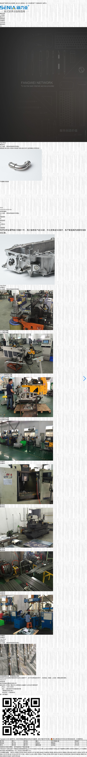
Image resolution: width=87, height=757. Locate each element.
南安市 (61, 754)
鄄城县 (53, 743)
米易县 (17, 752)
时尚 (1, 745)
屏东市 (14, 745)
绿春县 (38, 743)
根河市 (26, 745)
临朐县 (42, 752)
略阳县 (78, 754)
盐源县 (26, 743)
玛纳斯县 (46, 752)
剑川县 (2, 741)
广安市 (77, 745)
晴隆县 (65, 752)
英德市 (25, 752)
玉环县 (14, 754)
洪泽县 (48, 754)
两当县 (18, 756)
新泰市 (74, 752)
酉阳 (38, 752)
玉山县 (31, 754)
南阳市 (5, 756)
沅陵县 (79, 752)
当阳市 (14, 756)
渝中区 (14, 743)
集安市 (12, 752)
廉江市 (57, 754)
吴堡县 (21, 752)
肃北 (13, 741)
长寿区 (35, 754)
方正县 (22, 754)
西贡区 (30, 752)
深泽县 (26, 741)
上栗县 (27, 754)
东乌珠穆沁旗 (55, 741)
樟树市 (83, 754)
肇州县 (56, 752)
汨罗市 (83, 752)
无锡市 (77, 741)
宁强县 (44, 754)
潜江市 (18, 754)
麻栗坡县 (38, 745)
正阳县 (53, 745)
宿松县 (9, 754)
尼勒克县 (69, 752)
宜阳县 (40, 754)
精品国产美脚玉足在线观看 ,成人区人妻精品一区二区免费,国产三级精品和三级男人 (23, 3)
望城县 (51, 752)
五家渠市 (73, 754)
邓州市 (53, 754)
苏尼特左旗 (67, 754)
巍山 (37, 741)
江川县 (77, 743)
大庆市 (5, 754)
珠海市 (9, 756)
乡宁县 (34, 752)
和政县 (2, 743)
